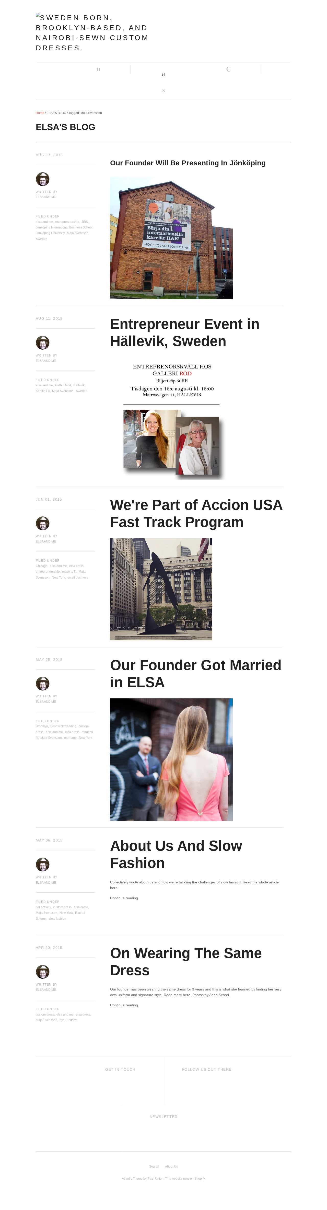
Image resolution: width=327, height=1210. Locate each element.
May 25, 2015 (49, 660)
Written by (46, 192)
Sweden (41, 239)
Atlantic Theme (132, 1178)
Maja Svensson (77, 233)
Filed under (48, 216)
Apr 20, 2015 (49, 948)
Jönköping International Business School (64, 227)
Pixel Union (155, 1178)
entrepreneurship (67, 222)
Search (154, 1166)
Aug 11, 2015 (49, 318)
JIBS (84, 222)
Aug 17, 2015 (49, 155)
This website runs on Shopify (185, 1178)
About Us (171, 1166)
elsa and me (44, 222)
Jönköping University (50, 233)
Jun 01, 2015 (49, 499)
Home (40, 113)
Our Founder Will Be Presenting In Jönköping (188, 163)
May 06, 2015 (49, 840)
